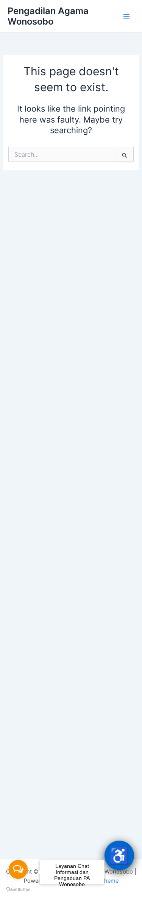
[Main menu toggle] (126, 16)
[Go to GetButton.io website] (18, 889)
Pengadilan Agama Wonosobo (48, 16)
